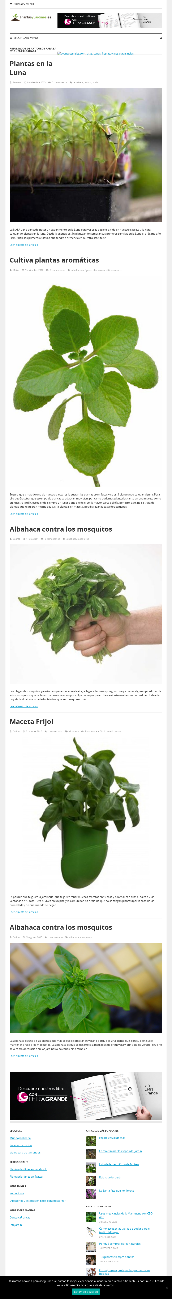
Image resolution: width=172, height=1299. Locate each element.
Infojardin (16, 1225)
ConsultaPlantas (20, 1217)
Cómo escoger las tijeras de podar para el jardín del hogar (124, 1230)
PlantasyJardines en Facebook (28, 1169)
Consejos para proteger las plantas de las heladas (124, 1272)
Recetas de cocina (21, 1145)
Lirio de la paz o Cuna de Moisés (119, 1164)
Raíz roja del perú (110, 1177)
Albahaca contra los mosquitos (61, 528)
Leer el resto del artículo (24, 245)
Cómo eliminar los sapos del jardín (120, 1151)
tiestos (117, 731)
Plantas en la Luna (31, 68)
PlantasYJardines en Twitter (26, 1176)
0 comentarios (59, 82)
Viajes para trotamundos (25, 1152)
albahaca (78, 82)
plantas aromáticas (103, 270)
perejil (109, 731)
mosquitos (83, 538)
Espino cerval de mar (112, 1138)
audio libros (17, 1193)
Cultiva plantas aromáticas (54, 259)
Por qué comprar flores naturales (120, 1244)
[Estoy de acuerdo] (167, 1287)
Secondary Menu (25, 38)
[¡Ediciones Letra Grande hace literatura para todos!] (109, 27)
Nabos (88, 82)
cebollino (85, 731)
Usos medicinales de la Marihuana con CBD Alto (125, 1215)
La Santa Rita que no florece (116, 1190)
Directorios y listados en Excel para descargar (37, 1201)
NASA (96, 82)
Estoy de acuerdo (86, 1291)
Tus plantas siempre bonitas (116, 1257)
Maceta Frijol (31, 721)
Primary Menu (23, 4)
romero (118, 270)
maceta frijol (98, 731)
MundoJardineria (20, 1138)
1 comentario (55, 731)
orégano (86, 270)
